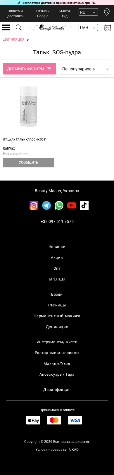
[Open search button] (19, 27)
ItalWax (9, 148)
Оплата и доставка (15, 13)
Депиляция (57, 327)
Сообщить (28, 162)
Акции (57, 257)
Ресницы (57, 305)
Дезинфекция (56, 389)
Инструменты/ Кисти (57, 342)
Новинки (57, 247)
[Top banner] (57, 2)
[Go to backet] (107, 27)
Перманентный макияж (57, 316)
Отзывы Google (42, 13)
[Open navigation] (6, 27)
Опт (57, 268)
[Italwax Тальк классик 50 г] (28, 106)
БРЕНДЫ (57, 279)
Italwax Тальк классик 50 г (24, 139)
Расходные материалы (57, 353)
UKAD (74, 450)
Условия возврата (50, 450)
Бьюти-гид (65, 13)
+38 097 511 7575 (57, 221)
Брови (57, 294)
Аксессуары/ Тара (56, 374)
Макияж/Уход (57, 363)
